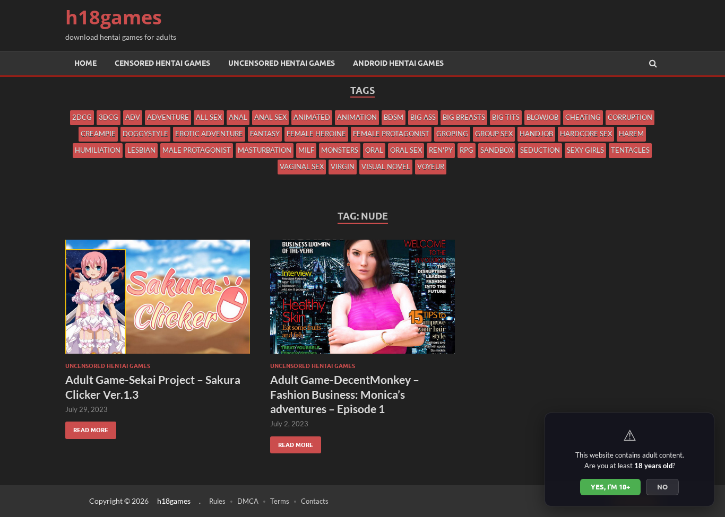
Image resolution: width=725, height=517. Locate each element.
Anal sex (270, 117)
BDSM (393, 117)
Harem (631, 133)
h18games (113, 17)
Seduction (540, 150)
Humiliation (97, 150)
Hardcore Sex (586, 133)
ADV (132, 117)
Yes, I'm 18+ (610, 487)
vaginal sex (302, 166)
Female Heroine (316, 133)
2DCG (82, 117)
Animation (357, 117)
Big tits (506, 117)
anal (238, 117)
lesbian (141, 150)
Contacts (315, 501)
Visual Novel (385, 166)
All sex (209, 117)
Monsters (339, 150)
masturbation (264, 150)
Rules (217, 501)
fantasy (265, 133)
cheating (583, 117)
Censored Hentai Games (162, 63)
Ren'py (441, 150)
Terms (279, 501)
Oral (374, 150)
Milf (306, 150)
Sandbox (496, 150)
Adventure (168, 117)
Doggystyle (145, 133)
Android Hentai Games (398, 63)
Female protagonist (391, 133)
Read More (86, 428)
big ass (423, 117)
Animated (312, 117)
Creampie (98, 133)
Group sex (494, 133)
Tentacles (630, 150)
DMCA (247, 501)
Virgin (343, 166)
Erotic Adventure (209, 133)
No (662, 487)
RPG (466, 150)
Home (85, 63)
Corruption (630, 117)
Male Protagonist (196, 150)
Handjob (536, 133)
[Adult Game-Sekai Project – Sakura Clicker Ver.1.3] (157, 301)
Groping (452, 133)
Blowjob (542, 117)
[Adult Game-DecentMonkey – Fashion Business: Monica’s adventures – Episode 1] (362, 301)
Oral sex (406, 150)
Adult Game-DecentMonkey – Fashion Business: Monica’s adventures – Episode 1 (344, 394)
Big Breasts (464, 117)
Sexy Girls (585, 150)
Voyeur (430, 166)
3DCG (108, 117)
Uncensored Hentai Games (281, 63)
